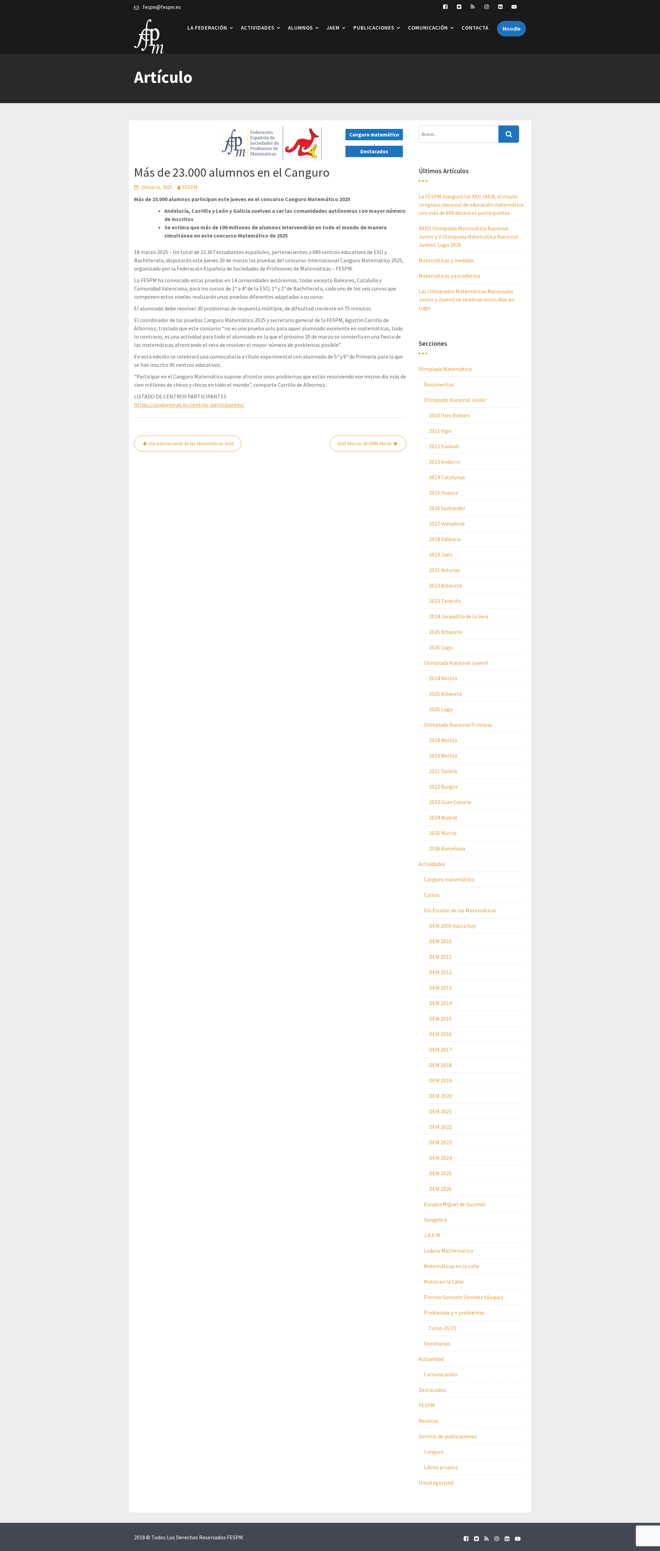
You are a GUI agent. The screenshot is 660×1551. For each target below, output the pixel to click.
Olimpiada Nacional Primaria (458, 724)
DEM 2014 (440, 1003)
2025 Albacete (445, 631)
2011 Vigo (440, 430)
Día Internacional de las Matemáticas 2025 (191, 443)
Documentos (439, 384)
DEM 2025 (440, 1173)
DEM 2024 (440, 1157)
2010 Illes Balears (449, 415)
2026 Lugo (441, 647)
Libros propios (441, 1467)
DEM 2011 (440, 956)
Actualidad (431, 1358)
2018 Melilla (443, 740)
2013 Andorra (444, 461)
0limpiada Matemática (445, 368)
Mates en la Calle (444, 1281)
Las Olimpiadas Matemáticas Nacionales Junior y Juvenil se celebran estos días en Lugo (466, 299)
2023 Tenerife (445, 600)
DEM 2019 (440, 1080)
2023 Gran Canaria (450, 802)
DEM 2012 (440, 972)
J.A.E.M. (432, 1235)
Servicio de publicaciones (448, 1436)
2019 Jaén (440, 554)
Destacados (374, 151)
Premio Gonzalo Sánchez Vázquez (463, 1297)
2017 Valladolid (446, 523)
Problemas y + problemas (454, 1312)
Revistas (429, 1420)
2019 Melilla (443, 755)
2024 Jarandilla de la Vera (458, 616)
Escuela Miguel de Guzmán (455, 1204)
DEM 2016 (440, 1034)
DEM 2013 (440, 987)
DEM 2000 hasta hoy (452, 925)
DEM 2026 (440, 1188)
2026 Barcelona (447, 848)
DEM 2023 (440, 1142)
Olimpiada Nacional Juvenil (456, 662)
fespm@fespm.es (162, 7)
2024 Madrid (443, 817)
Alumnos (300, 27)
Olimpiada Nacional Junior (455, 399)
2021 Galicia (443, 771)
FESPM (189, 187)
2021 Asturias (444, 569)
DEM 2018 (440, 1065)
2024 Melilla (443, 678)
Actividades (257, 27)
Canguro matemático (374, 134)
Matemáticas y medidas (446, 260)
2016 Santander (447, 508)
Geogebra (435, 1219)
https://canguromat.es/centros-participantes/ (189, 404)
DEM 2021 (440, 1111)
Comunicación (428, 27)
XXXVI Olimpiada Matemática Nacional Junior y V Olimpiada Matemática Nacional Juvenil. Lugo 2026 (468, 236)
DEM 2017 (440, 1049)
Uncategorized (436, 1482)
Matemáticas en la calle (452, 1266)
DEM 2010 (440, 941)
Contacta (475, 27)
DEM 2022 (440, 1126)
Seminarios (437, 1343)
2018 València (445, 539)
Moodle (511, 28)
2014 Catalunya (447, 477)
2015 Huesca (443, 492)
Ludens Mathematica (448, 1250)
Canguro (434, 1451)
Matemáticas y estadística (449, 275)
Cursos (432, 894)
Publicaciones (373, 27)
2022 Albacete (445, 585)
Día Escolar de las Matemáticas (460, 910)
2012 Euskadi (444, 446)
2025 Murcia (442, 832)
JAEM (333, 27)
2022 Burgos (443, 786)
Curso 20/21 (442, 1327)
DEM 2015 (440, 1018)
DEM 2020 (440, 1095)
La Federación (207, 27)
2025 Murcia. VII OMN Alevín (364, 443)
